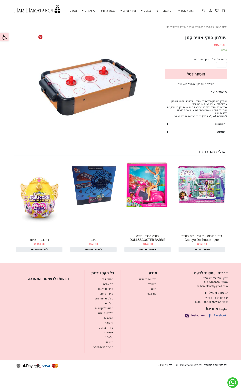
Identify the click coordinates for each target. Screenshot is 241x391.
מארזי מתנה (106, 294)
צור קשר (151, 294)
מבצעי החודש (107, 11)
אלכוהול (108, 323)
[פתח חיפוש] (204, 10)
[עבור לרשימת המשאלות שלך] (217, 10)
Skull (161, 365)
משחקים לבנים (196, 27)
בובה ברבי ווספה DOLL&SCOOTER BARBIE (147, 238)
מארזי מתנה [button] (129, 11)
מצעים (73, 11)
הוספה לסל (196, 74)
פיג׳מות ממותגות (104, 299)
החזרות (221, 132)
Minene (108, 318)
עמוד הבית (221, 27)
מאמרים (152, 284)
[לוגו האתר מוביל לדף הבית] (37, 9)
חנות (153, 289)
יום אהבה (168, 11)
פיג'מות (109, 304)
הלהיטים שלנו (105, 313)
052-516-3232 (212, 282)
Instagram (198, 315)
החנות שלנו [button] (186, 11)
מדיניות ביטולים (147, 279)
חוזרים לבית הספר (103, 347)
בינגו (93, 240)
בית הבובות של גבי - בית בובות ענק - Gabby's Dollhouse (201, 238)
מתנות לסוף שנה (104, 308)
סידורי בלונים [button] (150, 11)
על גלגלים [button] (89, 11)
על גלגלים (108, 337)
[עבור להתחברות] (210, 10)
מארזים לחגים (105, 289)
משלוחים (220, 124)
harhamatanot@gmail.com (212, 286)
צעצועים (210, 27)
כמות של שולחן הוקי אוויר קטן (210, 59)
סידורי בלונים (106, 328)
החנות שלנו (107, 279)
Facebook (220, 315)
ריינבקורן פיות (39, 240)
